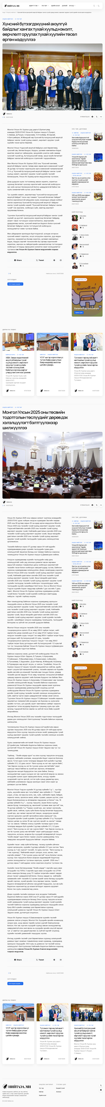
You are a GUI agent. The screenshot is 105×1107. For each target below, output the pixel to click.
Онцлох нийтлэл (11, 12)
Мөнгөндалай (84, 244)
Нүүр (3, 12)
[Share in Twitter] (97, 116)
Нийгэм (76, 132)
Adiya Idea (83, 216)
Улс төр (19, 19)
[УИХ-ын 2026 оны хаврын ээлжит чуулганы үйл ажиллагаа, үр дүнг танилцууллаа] (98, 196)
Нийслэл (43, 354)
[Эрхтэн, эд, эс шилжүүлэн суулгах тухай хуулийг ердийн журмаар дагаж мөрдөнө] (98, 176)
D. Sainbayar (83, 225)
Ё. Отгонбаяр (84, 263)
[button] (94, 5)
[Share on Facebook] (92, 116)
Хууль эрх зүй (77, 175)
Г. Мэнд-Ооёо (84, 235)
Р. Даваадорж (84, 254)
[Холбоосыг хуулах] (101, 116)
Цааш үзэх (78, 312)
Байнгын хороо (10, 354)
